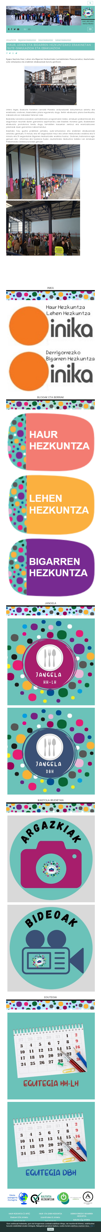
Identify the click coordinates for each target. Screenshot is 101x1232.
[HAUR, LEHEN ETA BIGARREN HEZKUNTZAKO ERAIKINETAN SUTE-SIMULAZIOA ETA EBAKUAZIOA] (6, 53)
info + (92, 1226)
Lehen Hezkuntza (63, 40)
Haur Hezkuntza (46, 40)
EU (25, 29)
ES (29, 29)
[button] (11, 15)
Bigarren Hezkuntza (27, 40)
